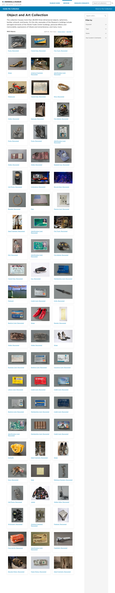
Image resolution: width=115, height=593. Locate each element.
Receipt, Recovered (60, 323)
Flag (32, 209)
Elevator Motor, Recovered (16, 572)
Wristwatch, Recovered (15, 524)
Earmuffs (11, 458)
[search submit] (105, 15)
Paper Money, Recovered (38, 572)
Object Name (61, 31)
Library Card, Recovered (15, 389)
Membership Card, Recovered (63, 279)
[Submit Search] (112, 3)
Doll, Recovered (13, 255)
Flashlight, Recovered (60, 548)
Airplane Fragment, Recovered (37, 525)
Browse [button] (66, 3)
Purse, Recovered (13, 51)
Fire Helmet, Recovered (61, 119)
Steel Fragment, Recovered (16, 231)
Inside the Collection (11, 9)
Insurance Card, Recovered (62, 367)
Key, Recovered (36, 279)
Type (87, 29)
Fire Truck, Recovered (60, 51)
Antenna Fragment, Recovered (37, 73)
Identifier (68, 31)
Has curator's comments (93, 38)
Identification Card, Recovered (60, 73)
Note (32, 480)
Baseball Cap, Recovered (61, 165)
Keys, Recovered (13, 480)
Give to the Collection (103, 9)
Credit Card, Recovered (38, 301)
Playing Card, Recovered (61, 209)
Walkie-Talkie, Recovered (61, 502)
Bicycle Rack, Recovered (61, 187)
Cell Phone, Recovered (15, 187)
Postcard (11, 301)
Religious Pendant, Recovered (63, 480)
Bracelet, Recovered (14, 209)
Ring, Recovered (59, 96)
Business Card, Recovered (16, 367)
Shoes (10, 73)
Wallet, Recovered (13, 119)
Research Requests (81, 3)
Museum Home (55, 3)
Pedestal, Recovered (60, 524)
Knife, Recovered (59, 301)
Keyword (88, 24)
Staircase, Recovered (37, 119)
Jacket (33, 502)
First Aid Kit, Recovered (15, 548)
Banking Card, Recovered (16, 323)
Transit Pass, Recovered (38, 51)
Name (87, 33)
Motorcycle (11, 96)
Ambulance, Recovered (38, 187)
